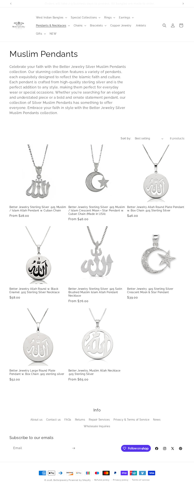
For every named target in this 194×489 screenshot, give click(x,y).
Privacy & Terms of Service (131, 419)
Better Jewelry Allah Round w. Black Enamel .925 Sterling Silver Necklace (34, 290)
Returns (80, 419)
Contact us (53, 419)
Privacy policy (120, 480)
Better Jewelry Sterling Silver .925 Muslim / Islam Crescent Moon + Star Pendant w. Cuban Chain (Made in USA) (96, 210)
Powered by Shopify (80, 480)
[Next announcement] (183, 3)
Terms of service (141, 480)
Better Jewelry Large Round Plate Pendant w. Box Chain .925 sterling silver (36, 372)
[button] (51, 17)
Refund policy (102, 480)
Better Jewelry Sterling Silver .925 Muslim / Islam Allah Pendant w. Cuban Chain (37, 209)
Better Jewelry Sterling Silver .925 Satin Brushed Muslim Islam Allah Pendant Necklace (95, 292)
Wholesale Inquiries (97, 426)
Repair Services (99, 419)
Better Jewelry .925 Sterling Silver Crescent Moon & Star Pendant (150, 290)
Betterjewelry (60, 480)
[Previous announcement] (11, 3)
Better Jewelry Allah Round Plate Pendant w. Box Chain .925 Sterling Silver (155, 209)
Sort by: (126, 138)
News (156, 419)
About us (36, 419)
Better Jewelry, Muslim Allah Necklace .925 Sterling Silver (94, 372)
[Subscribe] (73, 448)
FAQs (67, 419)
